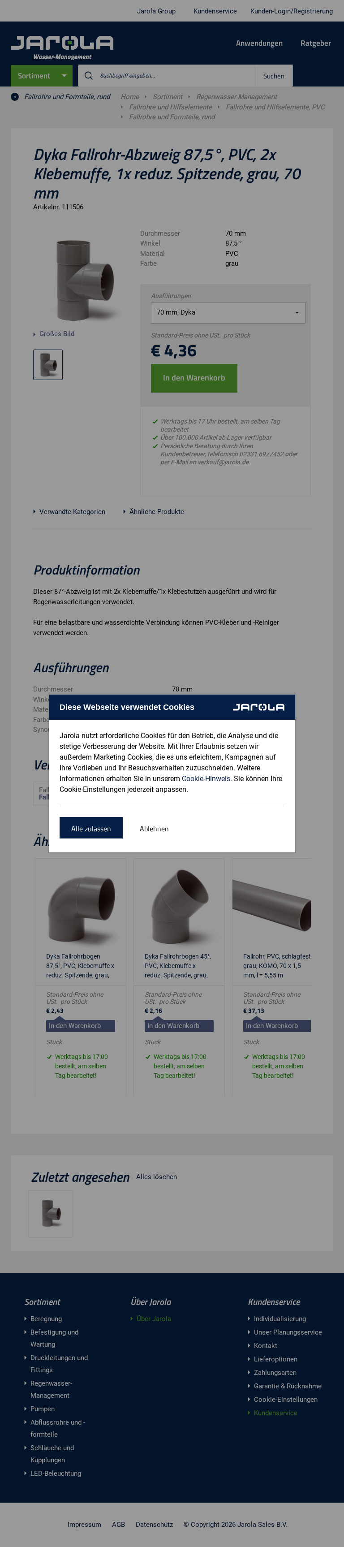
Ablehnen (154, 828)
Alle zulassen (91, 828)
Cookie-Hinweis (206, 778)
